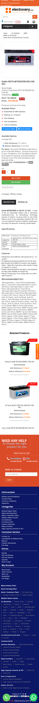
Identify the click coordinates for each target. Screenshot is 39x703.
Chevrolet (26, 604)
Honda (17, 604)
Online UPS (7, 673)
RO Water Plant (27, 592)
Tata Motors (7, 604)
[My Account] (28, 22)
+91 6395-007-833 (7, 5)
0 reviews (5, 194)
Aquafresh (19, 659)
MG (16, 618)
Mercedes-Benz (30, 607)
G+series (6, 661)
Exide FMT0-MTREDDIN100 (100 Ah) (16, 37)
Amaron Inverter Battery (11, 650)
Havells (30, 664)
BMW (25, 33)
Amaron (26, 635)
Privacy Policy (7, 499)
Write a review (16, 194)
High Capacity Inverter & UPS (12, 529)
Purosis (5, 667)
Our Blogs (5, 578)
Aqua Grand (30, 659)
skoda (11, 612)
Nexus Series (7, 664)
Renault (13, 610)
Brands (4, 553)
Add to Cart (15, 178)
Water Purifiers (7, 526)
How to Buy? (6, 562)
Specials (5, 560)
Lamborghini (7, 621)
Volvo (5, 615)
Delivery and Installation (11, 497)
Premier (14, 632)
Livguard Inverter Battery (11, 655)
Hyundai (30, 601)
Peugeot (23, 632)
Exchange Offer (7, 139)
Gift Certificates (7, 555)
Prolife (14, 661)
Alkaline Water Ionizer (10, 518)
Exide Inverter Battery (26, 644)
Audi (12, 607)
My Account (6, 570)
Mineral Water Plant (9, 511)
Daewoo (18, 626)
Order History (7, 572)
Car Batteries (15, 33)
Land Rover (18, 621)
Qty (3, 168)
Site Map (5, 545)
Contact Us (6, 536)
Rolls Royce (7, 623)
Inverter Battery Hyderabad (12, 679)
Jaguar (5, 610)
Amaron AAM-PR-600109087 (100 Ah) (19, 362)
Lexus (5, 629)
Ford (4, 612)
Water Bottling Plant (9, 513)
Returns (4, 541)
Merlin (22, 661)
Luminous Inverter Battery (11, 647)
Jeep (10, 618)
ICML (27, 629)
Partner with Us (7, 557)
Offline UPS (31, 670)
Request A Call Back (37, 351)
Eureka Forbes (19, 664)
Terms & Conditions (9, 501)
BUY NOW (17, 182)
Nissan (21, 610)
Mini (20, 629)
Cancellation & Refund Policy (12, 539)
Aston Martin (7, 626)
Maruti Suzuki (19, 601)
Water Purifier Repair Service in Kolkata (16, 688)
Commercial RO (7, 522)
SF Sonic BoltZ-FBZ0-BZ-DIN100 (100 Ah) (19, 406)
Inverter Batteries (8, 524)
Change (18, 22)
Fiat (29, 612)
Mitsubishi (24, 618)
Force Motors (30, 615)
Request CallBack (10, 129)
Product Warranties (9, 543)
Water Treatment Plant (10, 515)
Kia (4, 618)
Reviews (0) (22, 202)
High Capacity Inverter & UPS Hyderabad (16, 682)
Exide (9, 88)
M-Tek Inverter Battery (10, 653)
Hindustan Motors (16, 615)
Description (8, 202)
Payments (5, 503)
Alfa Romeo (25, 623)
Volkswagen (21, 612)
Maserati (13, 629)
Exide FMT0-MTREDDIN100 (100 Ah (20, 428)
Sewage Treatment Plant (11, 595)
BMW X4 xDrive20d (9, 35)
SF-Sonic (6, 638)
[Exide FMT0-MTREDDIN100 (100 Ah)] (19, 60)
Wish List (5, 574)
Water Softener (28, 595)
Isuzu (16, 623)
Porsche (28, 621)
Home (5, 33)
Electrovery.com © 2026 (25, 701)
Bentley (5, 632)
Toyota (5, 607)
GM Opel (27, 626)
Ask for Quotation (25, 129)
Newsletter (6, 576)
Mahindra (30, 610)
